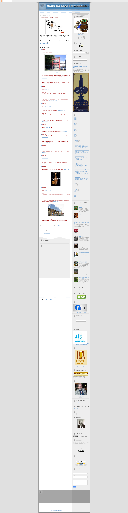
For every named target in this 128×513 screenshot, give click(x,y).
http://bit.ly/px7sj (64, 131)
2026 (75, 117)
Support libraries (75, 408)
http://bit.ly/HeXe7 (56, 201)
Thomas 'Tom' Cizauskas (81, 34)
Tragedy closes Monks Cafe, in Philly (81, 147)
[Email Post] (46, 230)
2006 (75, 194)
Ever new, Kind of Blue (78, 164)
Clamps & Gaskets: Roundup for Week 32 (81, 165)
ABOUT (48, 12)
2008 (75, 191)
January (76, 190)
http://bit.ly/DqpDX (48, 190)
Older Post (68, 297)
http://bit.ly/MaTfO (45, 152)
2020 (75, 124)
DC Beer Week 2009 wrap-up (79, 151)
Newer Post (41, 297)
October (76, 141)
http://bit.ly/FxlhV (47, 89)
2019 (75, 125)
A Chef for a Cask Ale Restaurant (80, 153)
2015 (75, 130)
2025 (75, 118)
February (76, 189)
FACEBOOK (55, 12)
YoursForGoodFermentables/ (81, 312)
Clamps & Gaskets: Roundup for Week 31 (81, 173)
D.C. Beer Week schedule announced (81, 180)
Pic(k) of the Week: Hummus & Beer (80, 148)
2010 (75, 136)
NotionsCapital (58, 225)
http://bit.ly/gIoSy (47, 142)
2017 (75, 128)
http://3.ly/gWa (44, 163)
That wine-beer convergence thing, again (81, 178)
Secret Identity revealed (78, 159)
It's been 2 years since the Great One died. (82, 146)
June (76, 184)
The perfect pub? (81, 236)
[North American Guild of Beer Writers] (80, 343)
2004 (75, 196)
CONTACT (42, 12)
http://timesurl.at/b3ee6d (61, 110)
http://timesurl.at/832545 (53, 100)
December (76, 139)
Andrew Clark (58, 72)
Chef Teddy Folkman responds (84, 228)
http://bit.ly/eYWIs (45, 158)
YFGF (82, 39)
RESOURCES (77, 12)
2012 (75, 134)
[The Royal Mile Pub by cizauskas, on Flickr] (55, 216)
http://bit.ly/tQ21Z (66, 169)
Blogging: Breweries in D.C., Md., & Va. (81, 179)
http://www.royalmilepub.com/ (46, 221)
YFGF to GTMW (77, 177)
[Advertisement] (49, 287)
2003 (75, 197)
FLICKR (70, 12)
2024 (75, 119)
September (77, 142)
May (75, 185)
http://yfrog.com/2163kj (47, 106)
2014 (75, 131)
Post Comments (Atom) (49, 299)
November (76, 140)
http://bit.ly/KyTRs (45, 121)
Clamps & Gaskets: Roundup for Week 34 (81, 145)
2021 (75, 123)
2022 (75, 122)
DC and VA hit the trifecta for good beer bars (82, 150)
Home (55, 297)
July (75, 183)
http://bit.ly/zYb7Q (56, 52)
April (75, 186)
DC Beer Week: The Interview (79, 166)
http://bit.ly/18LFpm (45, 137)
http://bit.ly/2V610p (45, 78)
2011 (75, 135)
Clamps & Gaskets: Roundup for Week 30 (49, 17)
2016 (75, 129)
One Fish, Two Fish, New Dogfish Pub (81, 160)
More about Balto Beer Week (79, 156)
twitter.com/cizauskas (44, 43)
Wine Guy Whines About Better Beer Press (81, 152)
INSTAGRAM (63, 12)
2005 (75, 195)
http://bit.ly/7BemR (48, 127)
